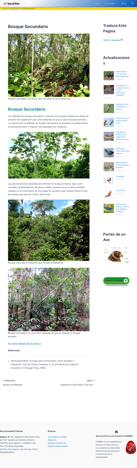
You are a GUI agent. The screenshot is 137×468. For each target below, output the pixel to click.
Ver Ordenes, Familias (57, 437)
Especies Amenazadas (58, 446)
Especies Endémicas (57, 443)
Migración (52, 440)
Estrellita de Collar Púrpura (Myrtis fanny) (122, 120)
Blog (124, 3)
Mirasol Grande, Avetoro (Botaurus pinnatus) (122, 164)
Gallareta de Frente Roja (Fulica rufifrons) (123, 150)
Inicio (97, 3)
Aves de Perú (121, 190)
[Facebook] (116, 432)
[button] (116, 3)
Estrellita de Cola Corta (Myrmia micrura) (122, 106)
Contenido (109, 3)
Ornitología (120, 176)
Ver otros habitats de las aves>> (24, 343)
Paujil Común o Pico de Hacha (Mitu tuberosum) (122, 73)
